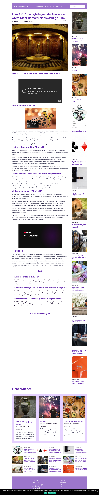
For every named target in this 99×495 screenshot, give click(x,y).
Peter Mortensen (28, 21)
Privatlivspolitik (51, 492)
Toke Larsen (75, 423)
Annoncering (40, 6)
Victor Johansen (52, 423)
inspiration (19, 430)
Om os (46, 6)
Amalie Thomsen (29, 427)
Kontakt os (59, 6)
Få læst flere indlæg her (40, 313)
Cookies (52, 6)
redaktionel (65, 21)
